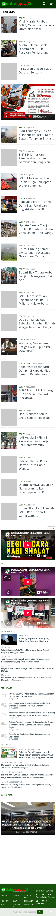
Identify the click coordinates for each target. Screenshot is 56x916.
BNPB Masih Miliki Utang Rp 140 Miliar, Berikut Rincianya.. (36, 394)
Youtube (51, 897)
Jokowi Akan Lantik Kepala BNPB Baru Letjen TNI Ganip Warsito (37, 512)
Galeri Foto (6, 795)
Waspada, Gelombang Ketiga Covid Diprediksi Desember (34, 346)
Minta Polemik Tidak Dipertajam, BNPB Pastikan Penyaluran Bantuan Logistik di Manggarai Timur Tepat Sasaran (35, 54)
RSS (45, 901)
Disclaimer (28, 901)
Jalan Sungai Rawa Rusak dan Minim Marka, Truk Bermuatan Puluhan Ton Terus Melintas (29, 704)
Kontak (4, 904)
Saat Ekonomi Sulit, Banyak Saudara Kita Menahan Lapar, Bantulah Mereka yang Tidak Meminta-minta (25, 660)
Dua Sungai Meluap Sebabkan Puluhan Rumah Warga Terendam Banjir (37, 323)
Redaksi (16, 895)
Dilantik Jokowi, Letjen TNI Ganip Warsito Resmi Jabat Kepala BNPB (36, 488)
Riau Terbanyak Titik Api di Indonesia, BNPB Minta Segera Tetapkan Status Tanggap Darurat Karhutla (36, 138)
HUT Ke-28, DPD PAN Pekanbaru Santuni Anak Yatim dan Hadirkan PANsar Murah (31, 695)
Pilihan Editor (7, 631)
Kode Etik (5, 901)
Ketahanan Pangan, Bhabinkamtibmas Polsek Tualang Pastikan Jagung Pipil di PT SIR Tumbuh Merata (32, 714)
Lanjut (51, 528)
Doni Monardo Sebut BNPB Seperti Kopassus (34, 416)
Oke (40, 912)
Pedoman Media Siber (17, 905)
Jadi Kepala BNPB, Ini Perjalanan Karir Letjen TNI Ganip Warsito (34, 441)
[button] (5, 816)
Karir (15, 901)
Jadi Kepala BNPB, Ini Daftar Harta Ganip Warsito (33, 464)
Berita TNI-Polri (27, 363)
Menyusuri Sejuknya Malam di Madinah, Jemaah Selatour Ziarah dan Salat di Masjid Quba (25, 766)
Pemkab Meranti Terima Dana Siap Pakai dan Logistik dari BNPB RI (35, 205)
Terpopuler (7, 688)
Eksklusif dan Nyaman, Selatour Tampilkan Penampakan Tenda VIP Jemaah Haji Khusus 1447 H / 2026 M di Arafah (27, 776)
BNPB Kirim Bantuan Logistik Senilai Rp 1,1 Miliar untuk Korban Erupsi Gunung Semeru (34, 301)
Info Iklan (28, 904)
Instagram (39, 903)
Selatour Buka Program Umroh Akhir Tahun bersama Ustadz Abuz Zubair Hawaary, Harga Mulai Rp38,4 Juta (37, 756)
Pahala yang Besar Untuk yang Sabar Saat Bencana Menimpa (34, 640)
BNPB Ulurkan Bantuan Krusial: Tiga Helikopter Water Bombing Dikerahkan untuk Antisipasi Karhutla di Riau (35, 187)
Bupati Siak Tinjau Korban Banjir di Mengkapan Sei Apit (36, 276)
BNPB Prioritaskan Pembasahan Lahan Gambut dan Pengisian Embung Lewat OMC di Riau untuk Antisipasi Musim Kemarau (34, 163)
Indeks (4, 895)
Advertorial (7, 744)
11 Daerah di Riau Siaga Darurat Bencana (35, 70)
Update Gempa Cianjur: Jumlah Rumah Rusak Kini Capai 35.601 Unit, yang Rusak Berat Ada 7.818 (36, 230)
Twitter (45, 897)
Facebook (39, 897)
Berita (22, 18)
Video (3, 564)
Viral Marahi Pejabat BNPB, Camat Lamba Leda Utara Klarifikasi (36, 25)
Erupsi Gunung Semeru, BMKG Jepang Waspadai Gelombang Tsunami (35, 252)
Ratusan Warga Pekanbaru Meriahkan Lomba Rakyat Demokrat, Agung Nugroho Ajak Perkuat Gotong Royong (31, 724)
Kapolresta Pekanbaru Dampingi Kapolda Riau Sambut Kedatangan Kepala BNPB (34, 372)
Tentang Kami (28, 896)
